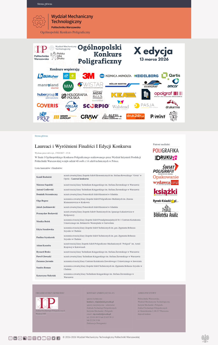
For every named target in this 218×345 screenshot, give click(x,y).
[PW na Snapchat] (39, 339)
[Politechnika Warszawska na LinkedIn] (15, 339)
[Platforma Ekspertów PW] (25, 339)
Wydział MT (41, 313)
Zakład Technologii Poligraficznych (50, 310)
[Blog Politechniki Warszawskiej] (34, 339)
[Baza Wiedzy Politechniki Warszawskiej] (10, 339)
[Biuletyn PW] (30, 339)
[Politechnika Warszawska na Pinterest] (20, 339)
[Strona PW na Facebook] (58, 339)
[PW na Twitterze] (54, 339)
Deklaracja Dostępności (96, 323)
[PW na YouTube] (44, 339)
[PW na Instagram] (49, 339)
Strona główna (44, 3)
